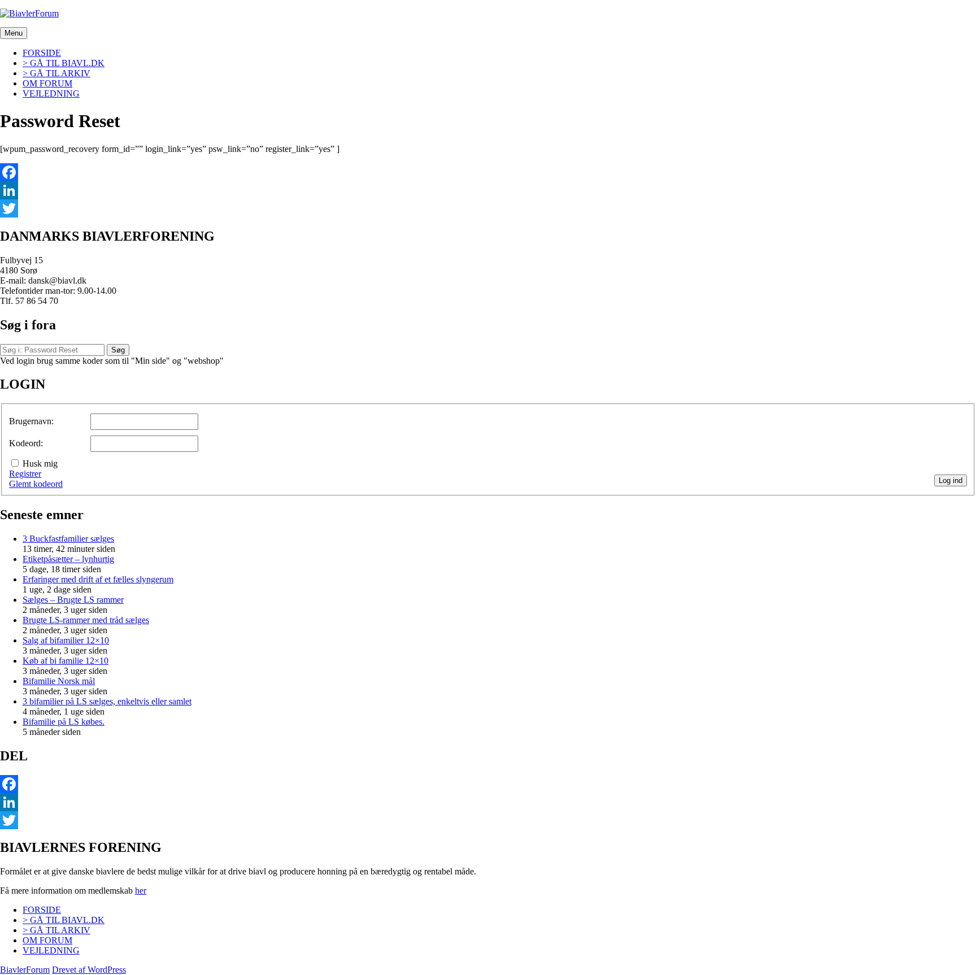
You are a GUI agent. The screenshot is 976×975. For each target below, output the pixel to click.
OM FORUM (47, 83)
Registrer (25, 473)
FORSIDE (42, 53)
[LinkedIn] (488, 190)
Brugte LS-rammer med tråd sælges (86, 620)
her (140, 890)
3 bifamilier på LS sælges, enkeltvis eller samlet (107, 701)
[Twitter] (488, 208)
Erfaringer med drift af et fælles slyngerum (98, 579)
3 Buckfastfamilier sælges (68, 538)
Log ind (950, 480)
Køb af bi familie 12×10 (65, 660)
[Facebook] (488, 172)
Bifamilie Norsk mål (59, 681)
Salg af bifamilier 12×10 (66, 640)
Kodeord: (26, 443)
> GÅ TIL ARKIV (56, 73)
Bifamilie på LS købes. (63, 721)
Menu (14, 33)
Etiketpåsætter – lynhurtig (68, 559)
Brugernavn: (31, 421)
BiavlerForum (25, 969)
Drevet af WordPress (89, 969)
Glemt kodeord (36, 484)
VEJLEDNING (51, 93)
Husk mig (40, 463)
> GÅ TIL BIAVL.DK (63, 63)
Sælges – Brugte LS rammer (73, 599)
